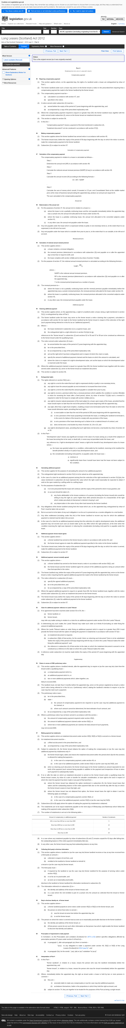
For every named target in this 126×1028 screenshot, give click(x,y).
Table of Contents (10, 46)
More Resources (56, 46)
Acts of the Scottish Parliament (12, 42)
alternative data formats (37, 1008)
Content (24, 46)
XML (75, 1008)
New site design (7, 1015)
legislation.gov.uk (18, 16)
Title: (3, 28)
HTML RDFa (92, 1008)
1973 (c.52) (91, 937)
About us (22, 1015)
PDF (71, 1008)
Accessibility (40, 1015)
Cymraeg (121, 24)
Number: (54, 28)
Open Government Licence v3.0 (40, 1020)
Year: (45, 28)
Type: (61, 28)
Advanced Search (118, 32)
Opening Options (9, 79)
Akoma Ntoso (83, 1008)
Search (106, 32)
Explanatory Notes (38, 46)
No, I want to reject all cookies (83, 11)
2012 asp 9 (29, 42)
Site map (31, 1015)
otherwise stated (67, 1020)
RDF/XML (101, 1008)
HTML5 (56, 1008)
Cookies (70, 1015)
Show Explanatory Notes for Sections (16, 74)
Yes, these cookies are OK (14, 11)
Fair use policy (80, 1015)
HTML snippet (64, 1008)
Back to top (120, 1000)
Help (16, 1015)
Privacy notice (61, 1015)
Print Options (117, 51)
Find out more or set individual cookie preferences (48, 11)
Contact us (50, 1015)
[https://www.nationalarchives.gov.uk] (113, 17)
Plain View (105, 51)
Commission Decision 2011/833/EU (35, 1023)
